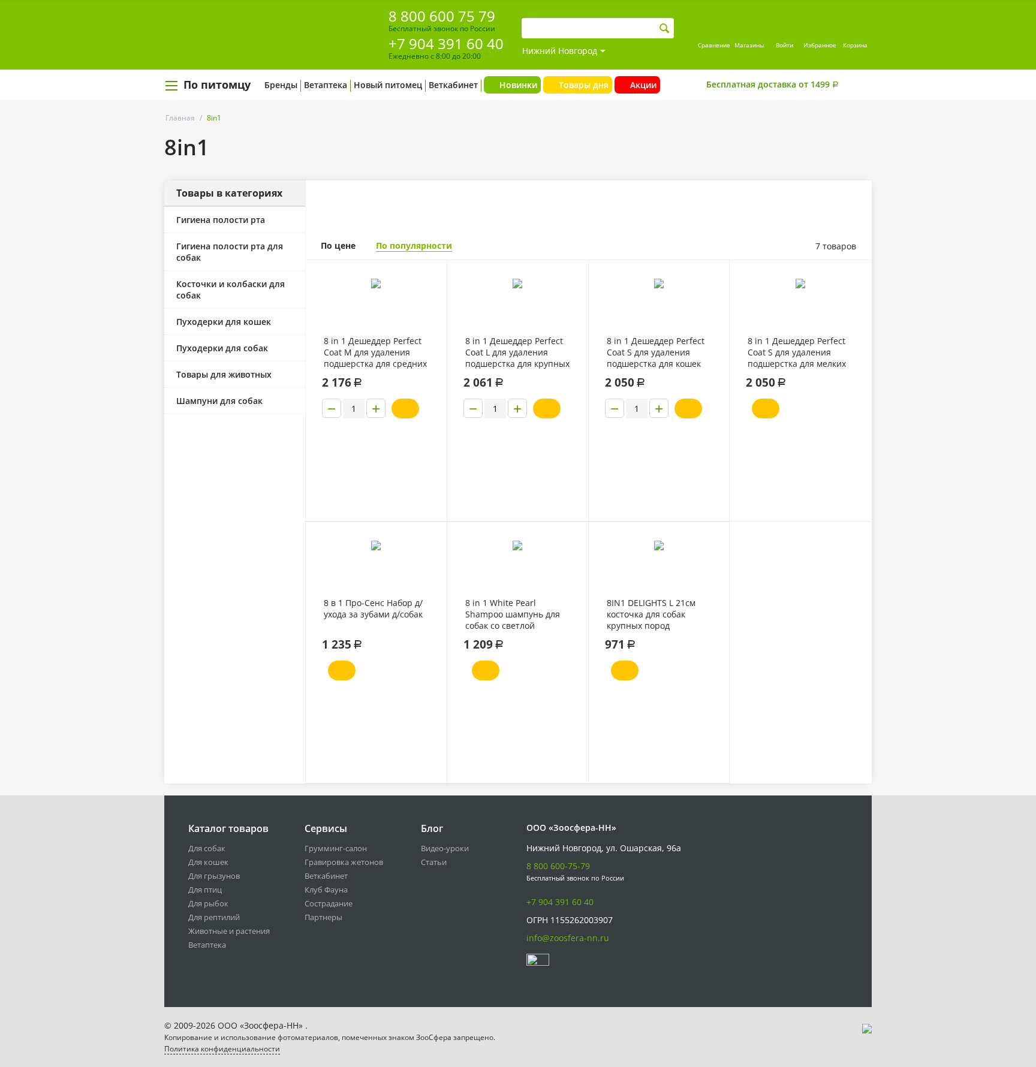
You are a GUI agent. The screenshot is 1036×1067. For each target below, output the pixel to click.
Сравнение (714, 45)
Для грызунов (214, 875)
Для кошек (208, 862)
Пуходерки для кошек (223, 321)
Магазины (749, 45)
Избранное (819, 45)
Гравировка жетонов (344, 862)
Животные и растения (229, 931)
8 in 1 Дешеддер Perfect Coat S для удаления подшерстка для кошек (655, 352)
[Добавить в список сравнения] (428, 295)
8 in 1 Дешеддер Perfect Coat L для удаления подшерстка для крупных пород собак (517, 352)
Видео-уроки (445, 848)
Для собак (206, 848)
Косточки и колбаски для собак (230, 289)
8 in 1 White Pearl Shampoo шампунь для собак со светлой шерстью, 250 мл (512, 614)
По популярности (414, 245)
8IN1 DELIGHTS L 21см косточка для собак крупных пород (651, 614)
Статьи (434, 862)
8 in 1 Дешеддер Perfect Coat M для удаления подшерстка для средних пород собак (375, 352)
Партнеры (323, 917)
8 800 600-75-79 (558, 866)
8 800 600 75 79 (442, 16)
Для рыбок (208, 903)
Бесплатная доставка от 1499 (772, 84)
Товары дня (584, 85)
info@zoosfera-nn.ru (567, 938)
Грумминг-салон (336, 848)
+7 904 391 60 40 (446, 43)
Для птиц (205, 889)
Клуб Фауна (326, 889)
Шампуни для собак (219, 400)
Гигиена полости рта (220, 219)
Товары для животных (224, 374)
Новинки (518, 85)
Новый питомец (388, 85)
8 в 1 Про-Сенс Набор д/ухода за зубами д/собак (373, 608)
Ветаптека (325, 85)
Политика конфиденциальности (222, 1049)
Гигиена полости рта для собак (229, 251)
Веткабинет (453, 85)
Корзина (855, 45)
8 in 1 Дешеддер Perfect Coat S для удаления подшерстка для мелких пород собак (797, 352)
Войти (784, 45)
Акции (643, 85)
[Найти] (664, 28)
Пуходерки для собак (222, 348)
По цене (338, 245)
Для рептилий (214, 917)
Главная (180, 118)
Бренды (280, 85)
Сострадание (329, 903)
